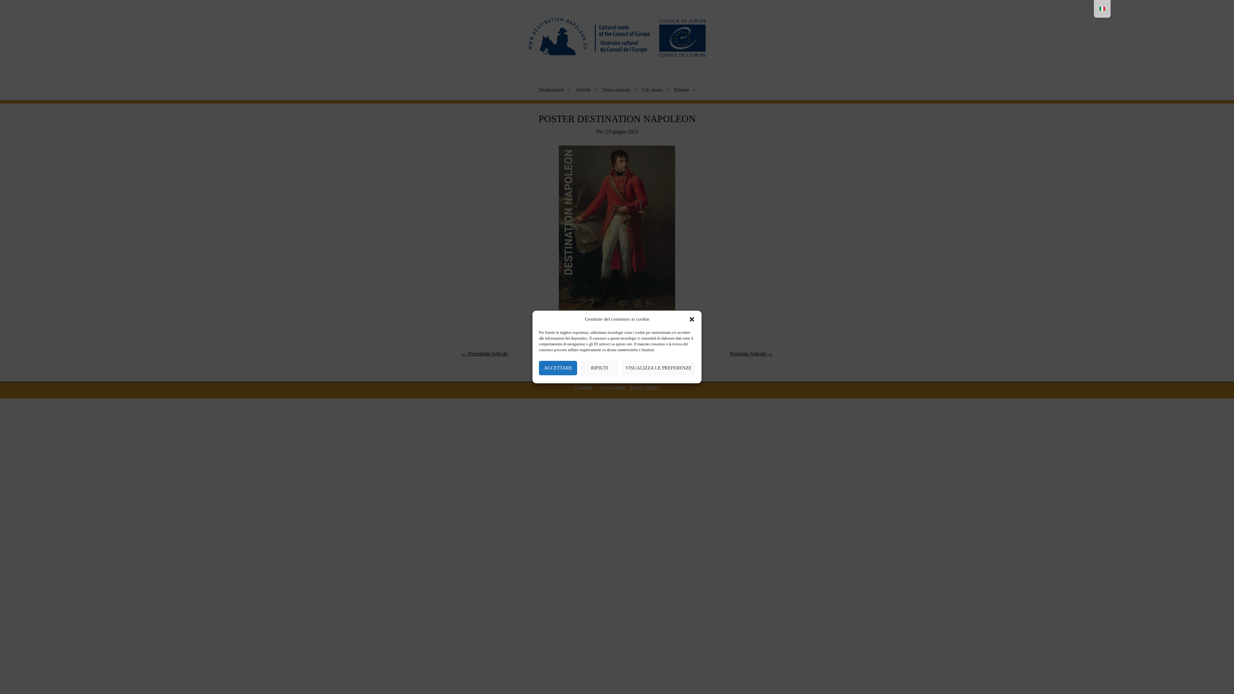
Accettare (558, 367)
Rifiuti (599, 367)
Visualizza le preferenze (658, 367)
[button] (692, 319)
